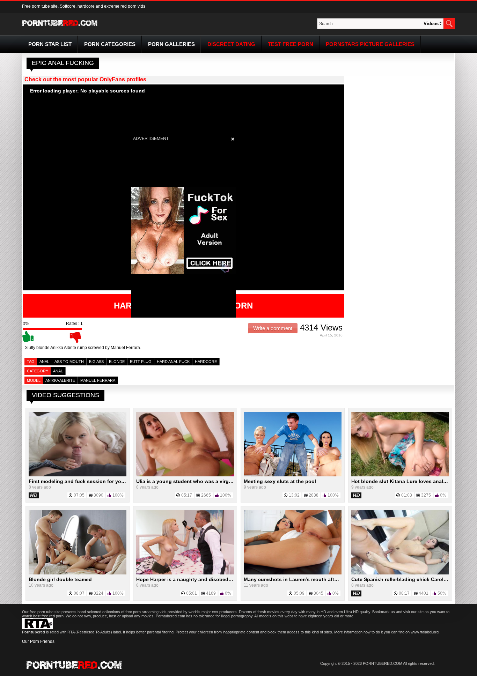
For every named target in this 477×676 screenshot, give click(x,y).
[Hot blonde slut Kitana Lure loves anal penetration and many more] (400, 475)
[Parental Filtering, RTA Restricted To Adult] (37, 627)
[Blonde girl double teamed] (77, 573)
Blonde (117, 361)
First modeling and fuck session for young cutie (86, 481)
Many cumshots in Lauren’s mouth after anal (297, 579)
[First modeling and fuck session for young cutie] (77, 475)
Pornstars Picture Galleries (370, 44)
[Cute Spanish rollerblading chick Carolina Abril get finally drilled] (400, 573)
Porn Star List (50, 44)
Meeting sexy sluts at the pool (280, 481)
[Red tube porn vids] (60, 27)
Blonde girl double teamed (60, 579)
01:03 (406, 495)
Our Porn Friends (38, 641)
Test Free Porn (290, 44)
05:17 (186, 495)
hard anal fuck (173, 361)
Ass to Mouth (69, 361)
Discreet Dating (231, 44)
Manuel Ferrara (97, 380)
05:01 (191, 593)
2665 (206, 495)
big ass (96, 361)
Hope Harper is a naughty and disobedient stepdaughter (203, 579)
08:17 (404, 593)
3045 (318, 593)
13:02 (294, 495)
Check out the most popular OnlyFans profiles (85, 79)
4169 (211, 593)
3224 (98, 593)
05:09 (299, 593)
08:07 (79, 593)
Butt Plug (141, 361)
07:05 (79, 495)
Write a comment (272, 328)
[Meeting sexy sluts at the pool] (293, 475)
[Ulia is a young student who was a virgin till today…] (185, 475)
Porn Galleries (171, 44)
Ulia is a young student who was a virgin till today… (198, 481)
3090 (98, 495)
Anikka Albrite (60, 380)
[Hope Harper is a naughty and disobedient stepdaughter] (185, 573)
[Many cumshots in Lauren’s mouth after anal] (293, 573)
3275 (426, 495)
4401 (423, 593)
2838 (313, 495)
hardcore (206, 361)
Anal (44, 361)
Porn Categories (109, 44)
